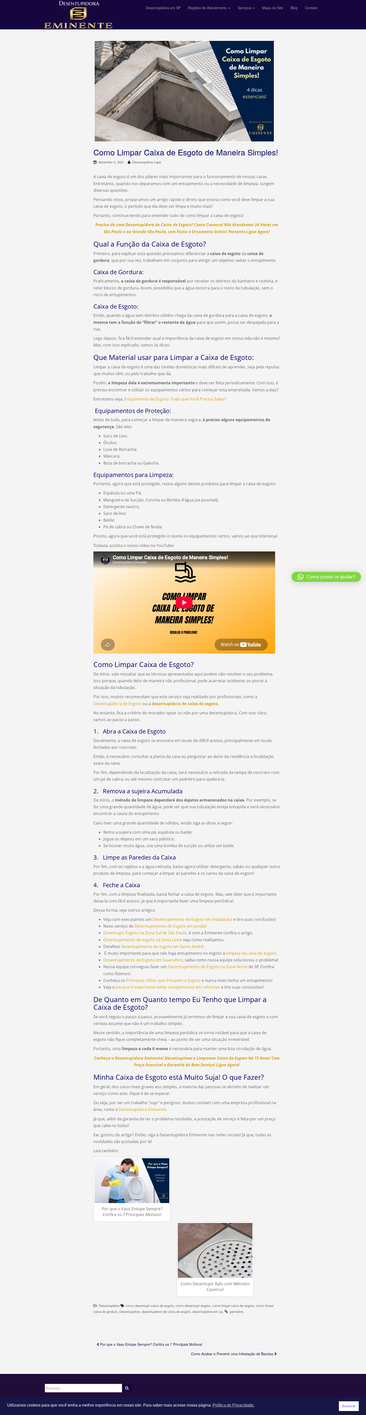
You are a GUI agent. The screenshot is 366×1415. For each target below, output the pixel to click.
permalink (237, 1311)
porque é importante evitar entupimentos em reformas (168, 987)
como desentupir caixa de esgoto (150, 1305)
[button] (326, 577)
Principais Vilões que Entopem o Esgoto (163, 980)
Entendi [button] (349, 1406)
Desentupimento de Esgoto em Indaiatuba (192, 919)
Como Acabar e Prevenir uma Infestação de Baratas (232, 1353)
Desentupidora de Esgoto (117, 703)
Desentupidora (109, 1305)
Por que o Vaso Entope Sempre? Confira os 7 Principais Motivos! (150, 1344)
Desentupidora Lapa (146, 162)
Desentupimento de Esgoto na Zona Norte (207, 966)
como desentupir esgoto (193, 1305)
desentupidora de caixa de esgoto (166, 1311)
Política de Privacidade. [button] (233, 1405)
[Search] (127, 1388)
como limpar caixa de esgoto (233, 1305)
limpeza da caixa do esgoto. (252, 953)
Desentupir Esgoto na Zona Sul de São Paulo (145, 933)
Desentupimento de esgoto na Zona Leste (142, 940)
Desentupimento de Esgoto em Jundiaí (170, 926)
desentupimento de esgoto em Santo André (162, 946)
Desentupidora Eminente (142, 1109)
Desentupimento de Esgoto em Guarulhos (143, 960)
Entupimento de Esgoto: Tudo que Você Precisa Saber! (175, 399)
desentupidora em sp (207, 1311)
